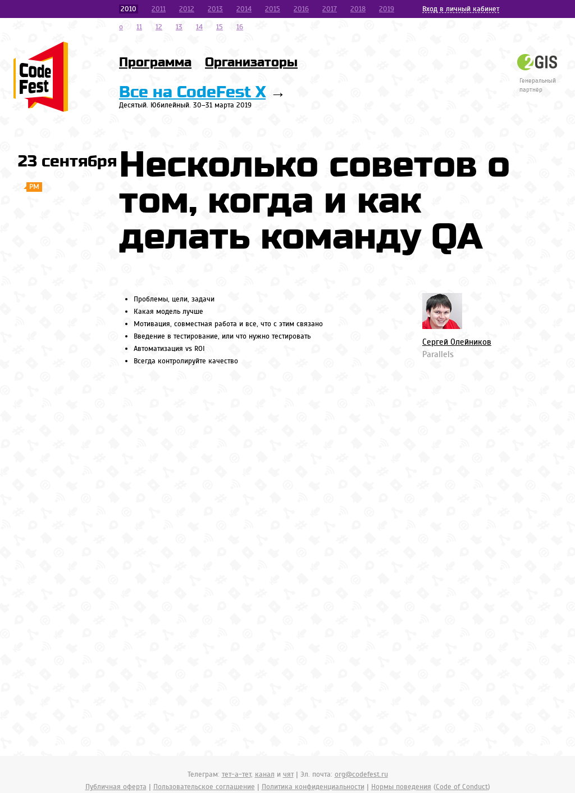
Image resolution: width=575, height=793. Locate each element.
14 (199, 26)
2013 (215, 8)
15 (219, 26)
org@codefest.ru (361, 774)
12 (159, 26)
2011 (159, 8)
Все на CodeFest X (192, 92)
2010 (128, 8)
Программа (155, 62)
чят (288, 774)
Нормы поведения (401, 786)
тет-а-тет (236, 774)
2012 (186, 8)
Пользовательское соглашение (204, 786)
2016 (301, 8)
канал (265, 774)
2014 (244, 8)
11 (139, 26)
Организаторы (251, 62)
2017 (329, 8)
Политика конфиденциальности (313, 786)
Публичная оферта (116, 786)
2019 (386, 8)
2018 (358, 8)
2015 (272, 8)
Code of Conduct (462, 786)
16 (239, 26)
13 (179, 26)
